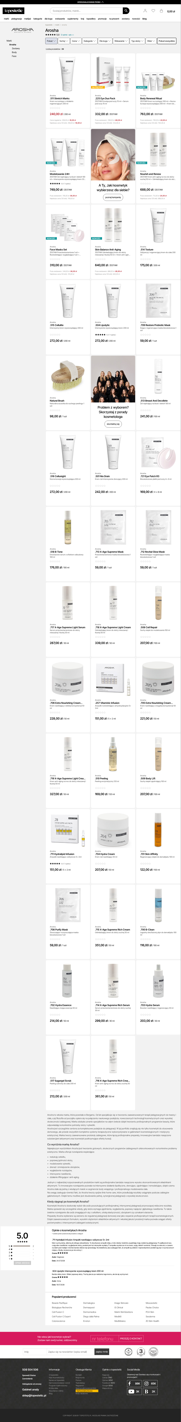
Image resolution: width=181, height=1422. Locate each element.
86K (137, 1383)
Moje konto (80, 1377)
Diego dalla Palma (91, 1316)
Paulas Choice (152, 1307)
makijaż (27, 18)
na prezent (114, 18)
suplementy (72, 18)
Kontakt (79, 1375)
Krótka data (53, 1388)
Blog (50, 1393)
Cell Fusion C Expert (61, 1316)
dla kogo (48, 18)
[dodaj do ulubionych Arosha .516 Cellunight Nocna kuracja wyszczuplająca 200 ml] (86, 435)
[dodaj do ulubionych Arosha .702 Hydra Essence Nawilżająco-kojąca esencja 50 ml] (86, 964)
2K (153, 1391)
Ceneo (107, 1377)
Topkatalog (80, 1383)
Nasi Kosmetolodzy (56, 1377)
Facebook (108, 1383)
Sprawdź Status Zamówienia (29, 1377)
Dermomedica (89, 1312)
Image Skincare (121, 1303)
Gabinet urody (30, 1389)
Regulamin (80, 1385)
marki (6, 18)
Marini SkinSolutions (123, 1312)
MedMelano (120, 1321)
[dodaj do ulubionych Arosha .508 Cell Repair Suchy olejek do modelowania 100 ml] (176, 586)
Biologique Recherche (62, 1307)
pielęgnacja (16, 18)
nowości (136, 18)
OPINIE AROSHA (22, 1263)
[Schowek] (155, 10)
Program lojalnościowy (58, 1385)
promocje (102, 18)
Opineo (107, 1380)
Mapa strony (107, 1388)
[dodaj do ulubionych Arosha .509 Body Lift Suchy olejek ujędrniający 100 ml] (176, 737)
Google (107, 1385)
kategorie (38, 18)
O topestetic (53, 1375)
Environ (86, 1321)
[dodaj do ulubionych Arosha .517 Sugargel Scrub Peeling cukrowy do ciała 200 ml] (86, 1039)
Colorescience (58, 1321)
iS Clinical (118, 1307)
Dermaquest (89, 1307)
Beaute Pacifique (59, 1303)
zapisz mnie (102, 1351)
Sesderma (150, 1316)
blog (144, 18)
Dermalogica (89, 1303)
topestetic (49, 25)
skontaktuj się (113, 424)
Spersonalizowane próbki (86, 1388)
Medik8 (117, 1316)
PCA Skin (150, 1312)
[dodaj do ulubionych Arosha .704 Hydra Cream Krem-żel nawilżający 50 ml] (131, 813)
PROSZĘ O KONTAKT (131, 1338)
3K (137, 1391)
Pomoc (78, 1380)
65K (153, 1383)
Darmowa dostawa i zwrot (59, 1383)
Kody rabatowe (82, 1393)
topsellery (91, 18)
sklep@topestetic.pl (33, 1395)
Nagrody (105, 1375)
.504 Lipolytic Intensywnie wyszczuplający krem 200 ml (77, 1271)
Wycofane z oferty (56, 1391)
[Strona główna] (13, 10)
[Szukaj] (126, 10)
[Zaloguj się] (147, 10)
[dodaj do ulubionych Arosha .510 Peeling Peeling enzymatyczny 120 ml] (131, 737)
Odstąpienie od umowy (31, 1384)
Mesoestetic (151, 1303)
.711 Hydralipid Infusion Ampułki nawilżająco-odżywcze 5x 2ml (80, 1239)
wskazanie (60, 18)
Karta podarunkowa (84, 1391)
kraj (82, 18)
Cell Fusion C (58, 1312)
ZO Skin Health (152, 1321)
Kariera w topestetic (57, 1380)
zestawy (126, 18)
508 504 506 (30, 1369)
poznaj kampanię (113, 197)
